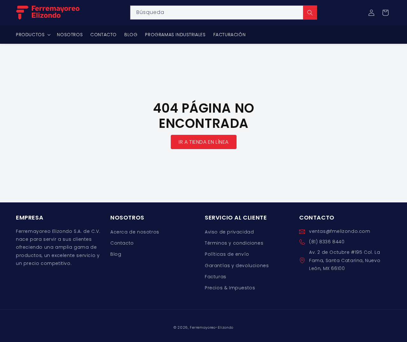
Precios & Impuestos (230, 288)
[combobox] (223, 12)
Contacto (122, 243)
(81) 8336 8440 (326, 242)
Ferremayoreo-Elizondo (211, 327)
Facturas (215, 276)
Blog (115, 254)
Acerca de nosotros (134, 232)
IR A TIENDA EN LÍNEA (204, 142)
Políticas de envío (227, 254)
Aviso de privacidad (229, 232)
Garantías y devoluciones (237, 265)
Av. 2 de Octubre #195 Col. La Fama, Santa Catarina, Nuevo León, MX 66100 (344, 260)
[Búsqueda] (310, 12)
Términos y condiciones (234, 243)
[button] (385, 13)
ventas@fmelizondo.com (339, 231)
